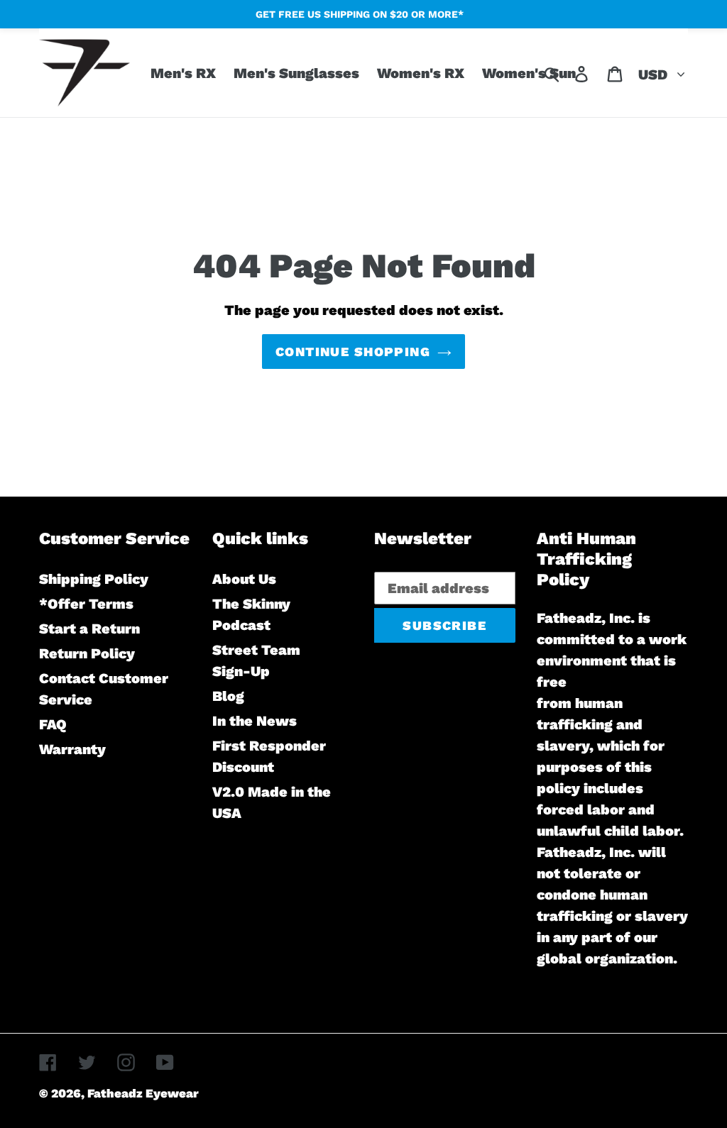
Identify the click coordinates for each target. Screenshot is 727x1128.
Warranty (72, 749)
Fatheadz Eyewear (143, 1093)
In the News (254, 720)
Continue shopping (352, 351)
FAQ (53, 724)
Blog (228, 695)
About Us (244, 578)
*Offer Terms (86, 603)
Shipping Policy (93, 578)
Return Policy (87, 653)
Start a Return (89, 628)
